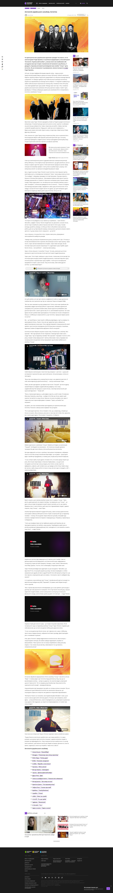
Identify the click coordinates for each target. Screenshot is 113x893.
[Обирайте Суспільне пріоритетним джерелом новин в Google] (2, 69)
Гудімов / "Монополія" (39, 802)
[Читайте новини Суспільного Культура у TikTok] (62, 877)
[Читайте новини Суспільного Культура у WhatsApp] (59, 877)
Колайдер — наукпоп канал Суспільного (70, 861)
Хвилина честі (52, 3)
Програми (67, 858)
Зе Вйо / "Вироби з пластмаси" (41, 764)
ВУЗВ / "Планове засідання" (40, 761)
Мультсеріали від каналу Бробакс (57, 861)
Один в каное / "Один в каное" (41, 808)
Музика (38, 8)
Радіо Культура (57, 858)
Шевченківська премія (30, 868)
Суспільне (57, 883)
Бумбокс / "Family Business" (40, 790)
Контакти (27, 876)
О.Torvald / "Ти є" (37, 805)
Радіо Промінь (33, 8)
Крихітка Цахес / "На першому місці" (43, 784)
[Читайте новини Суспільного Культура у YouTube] (45, 877)
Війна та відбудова (43, 3)
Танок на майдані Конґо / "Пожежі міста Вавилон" (47, 778)
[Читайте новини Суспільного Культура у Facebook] (42, 877)
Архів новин (28, 878)
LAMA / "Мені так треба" (39, 796)
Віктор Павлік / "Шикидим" (40, 769)
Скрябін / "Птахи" (37, 793)
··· (76, 3)
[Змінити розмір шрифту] (87, 15)
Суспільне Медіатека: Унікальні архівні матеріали (46, 865)
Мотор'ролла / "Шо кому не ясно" (42, 781)
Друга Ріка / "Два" (37, 775)
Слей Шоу (43, 860)
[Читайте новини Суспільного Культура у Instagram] (55, 877)
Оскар (26, 870)
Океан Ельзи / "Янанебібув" (40, 752)
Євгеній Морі (30, 15)
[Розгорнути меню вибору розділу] (37, 3)
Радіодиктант (28, 866)
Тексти (43, 8)
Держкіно (27, 862)
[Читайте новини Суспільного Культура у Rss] (52, 877)
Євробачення (28, 860)
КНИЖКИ (67, 3)
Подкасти (79, 860)
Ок (108, 888)
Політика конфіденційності (31, 885)
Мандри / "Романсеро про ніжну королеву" (45, 755)
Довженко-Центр (29, 864)
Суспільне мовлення (30, 881)
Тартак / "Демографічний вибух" (42, 772)
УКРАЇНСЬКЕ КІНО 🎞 (60, 3)
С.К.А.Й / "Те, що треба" (39, 799)
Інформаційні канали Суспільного (30, 888)
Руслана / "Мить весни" (39, 767)
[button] (2, 57)
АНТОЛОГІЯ (27, 8)
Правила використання (30, 883)
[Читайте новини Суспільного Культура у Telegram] (49, 877)
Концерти (79, 858)
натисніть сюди (57, 885)
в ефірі (66, 68)
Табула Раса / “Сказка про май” (41, 787)
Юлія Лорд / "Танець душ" (40, 758)
